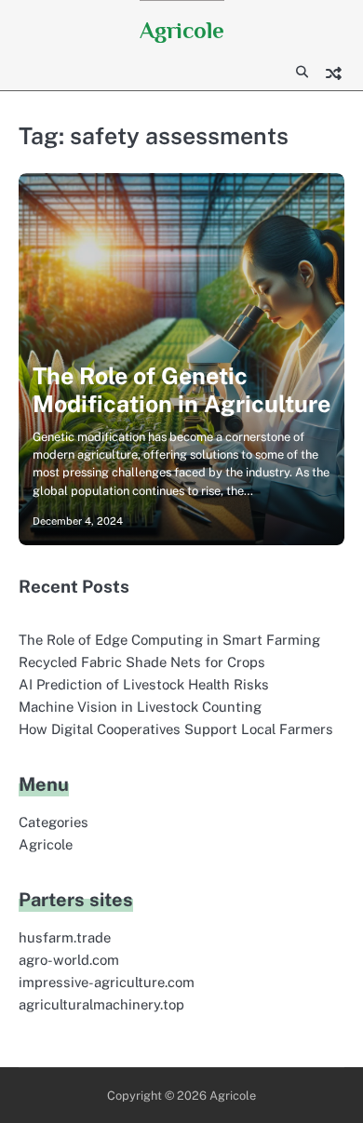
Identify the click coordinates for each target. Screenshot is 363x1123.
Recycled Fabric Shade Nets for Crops (142, 662)
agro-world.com (69, 960)
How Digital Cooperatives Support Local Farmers (176, 729)
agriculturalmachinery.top (101, 1004)
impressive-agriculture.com (107, 982)
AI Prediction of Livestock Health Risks (144, 684)
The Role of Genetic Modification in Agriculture (181, 390)
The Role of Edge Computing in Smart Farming (169, 640)
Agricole (182, 30)
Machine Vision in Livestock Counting (140, 707)
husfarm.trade (65, 937)
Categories (53, 822)
